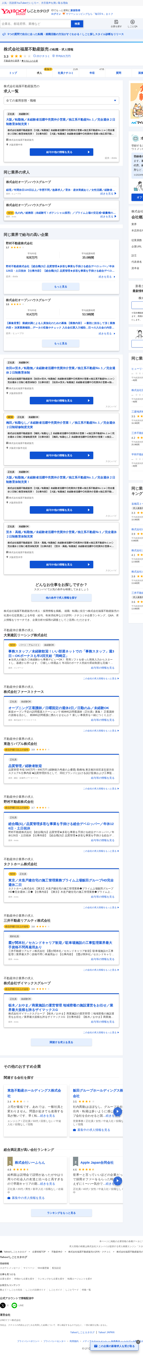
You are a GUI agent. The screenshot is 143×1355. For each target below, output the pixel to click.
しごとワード (72, 1289)
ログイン (56, 13)
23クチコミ (43, 56)
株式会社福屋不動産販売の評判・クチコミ (89, 1251)
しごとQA (132, 26)
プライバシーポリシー (28, 1341)
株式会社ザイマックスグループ (27, 983)
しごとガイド (55, 1289)
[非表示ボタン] (138, 1342)
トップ (13, 72)
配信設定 (56, 1268)
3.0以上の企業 (31, 61)
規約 (74, 1341)
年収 (97, 71)
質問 (118, 72)
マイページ (28, 1268)
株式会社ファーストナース (24, 692)
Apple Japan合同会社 (97, 1162)
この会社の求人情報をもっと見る (100, 678)
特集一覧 (86, 1289)
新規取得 (75, 10)
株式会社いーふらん (30, 1162)
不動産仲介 (57, 1251)
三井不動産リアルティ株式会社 (27, 920)
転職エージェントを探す (80, 1278)
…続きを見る (46, 1115)
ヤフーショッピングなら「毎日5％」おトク (89, 13)
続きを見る (105, 276)
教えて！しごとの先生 (11, 1289)
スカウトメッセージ (10, 1268)
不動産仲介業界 (11, 60)
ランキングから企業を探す (51, 1278)
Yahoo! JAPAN (106, 1332)
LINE (21, 1305)
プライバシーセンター (54, 1341)
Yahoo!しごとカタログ (15, 1251)
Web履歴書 (43, 1268)
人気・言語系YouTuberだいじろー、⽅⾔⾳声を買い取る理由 (35, 2)
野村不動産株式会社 (19, 802)
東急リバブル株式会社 (20, 744)
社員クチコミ (68, 71)
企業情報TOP (39, 1251)
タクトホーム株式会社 (20, 864)
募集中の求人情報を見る (93, 1129)
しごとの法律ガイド (36, 1289)
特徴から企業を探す (24, 1278)
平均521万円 (63, 56)
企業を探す (116, 26)
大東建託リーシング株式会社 (25, 635)
